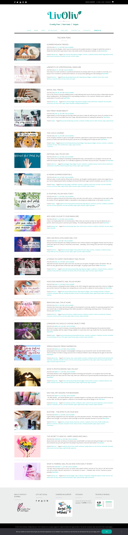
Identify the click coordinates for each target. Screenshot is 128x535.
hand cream (101, 77)
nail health (104, 446)
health (99, 422)
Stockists (86, 30)
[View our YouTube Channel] (20, 2)
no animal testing (51, 337)
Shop (43, 30)
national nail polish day (66, 166)
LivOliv (103, 475)
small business (64, 145)
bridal (88, 101)
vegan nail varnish (60, 361)
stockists (77, 503)
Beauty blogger (71, 101)
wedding (77, 103)
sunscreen (54, 186)
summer (73, 56)
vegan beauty (109, 121)
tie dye (91, 360)
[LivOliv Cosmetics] (64, 17)
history (48, 251)
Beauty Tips (55, 54)
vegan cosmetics (76, 145)
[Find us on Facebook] (14, 2)
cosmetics (85, 54)
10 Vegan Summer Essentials (59, 174)
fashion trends (109, 54)
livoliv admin (68, 47)
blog (71, 54)
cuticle (83, 403)
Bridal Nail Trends (55, 90)
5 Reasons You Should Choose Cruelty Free (66, 323)
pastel (75, 360)
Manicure (49, 79)
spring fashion (85, 360)
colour (77, 226)
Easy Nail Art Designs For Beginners (63, 393)
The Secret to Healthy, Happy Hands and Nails (67, 436)
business (99, 143)
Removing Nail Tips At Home (59, 302)
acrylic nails (65, 269)
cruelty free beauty (92, 164)
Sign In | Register (90, 2)
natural (52, 448)
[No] (121, 531)
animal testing (64, 335)
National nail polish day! (58, 154)
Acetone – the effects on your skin (62, 412)
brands (79, 164)
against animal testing (66, 143)
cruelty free (91, 54)
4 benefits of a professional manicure (64, 67)
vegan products (91, 186)
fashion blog (102, 54)
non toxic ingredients (57, 205)
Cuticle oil (99, 164)
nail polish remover (63, 360)
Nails (59, 79)
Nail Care (54, 77)
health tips (81, 446)
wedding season (84, 103)
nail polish (62, 56)
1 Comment (50, 146)
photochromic (72, 382)
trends (60, 103)
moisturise (55, 79)
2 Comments (50, 425)
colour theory (83, 226)
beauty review (88, 381)
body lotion (74, 184)
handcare (108, 314)
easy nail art (94, 403)
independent (50, 166)
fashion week (50, 56)
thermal (61, 477)
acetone (67, 422)
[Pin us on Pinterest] (26, 2)
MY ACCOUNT (52, 30)
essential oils (102, 314)
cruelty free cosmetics (87, 314)
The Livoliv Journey (55, 133)
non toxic (68, 56)
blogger (80, 54)
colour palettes (78, 358)
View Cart (64, 30)
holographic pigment (96, 475)
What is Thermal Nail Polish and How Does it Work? (69, 464)
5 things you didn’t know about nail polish (66, 259)
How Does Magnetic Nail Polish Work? (64, 281)
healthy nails (105, 422)
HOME (29, 30)
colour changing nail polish (97, 291)
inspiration (57, 56)
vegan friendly (107, 360)
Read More (104, 51)
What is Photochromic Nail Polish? (62, 369)
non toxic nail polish (106, 184)
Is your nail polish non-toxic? (60, 194)
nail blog (66, 293)
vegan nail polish (70, 103)
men (57, 251)
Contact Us (75, 30)
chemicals (93, 203)
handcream (109, 164)
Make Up (53, 251)
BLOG (36, 30)
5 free (64, 54)
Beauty (68, 54)
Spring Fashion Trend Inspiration (61, 346)
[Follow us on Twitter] (17, 2)
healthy (87, 121)
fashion (96, 54)
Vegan (53, 121)
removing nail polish (87, 423)
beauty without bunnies (80, 250)
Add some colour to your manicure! (63, 216)
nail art (55, 316)
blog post (75, 54)
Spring (79, 360)
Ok (107, 531)
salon (67, 79)
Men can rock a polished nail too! (62, 238)
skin (70, 79)
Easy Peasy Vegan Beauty (57, 111)
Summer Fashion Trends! (58, 44)
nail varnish (50, 103)
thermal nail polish (68, 477)
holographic (87, 475)
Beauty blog (69, 77)
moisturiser (50, 316)
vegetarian (73, 448)
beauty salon (75, 77)
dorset (104, 164)
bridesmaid (94, 101)
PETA (59, 145)
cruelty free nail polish (52, 293)
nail (105, 101)
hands (106, 77)
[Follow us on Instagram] (23, 2)
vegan (77, 56)
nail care (92, 121)
